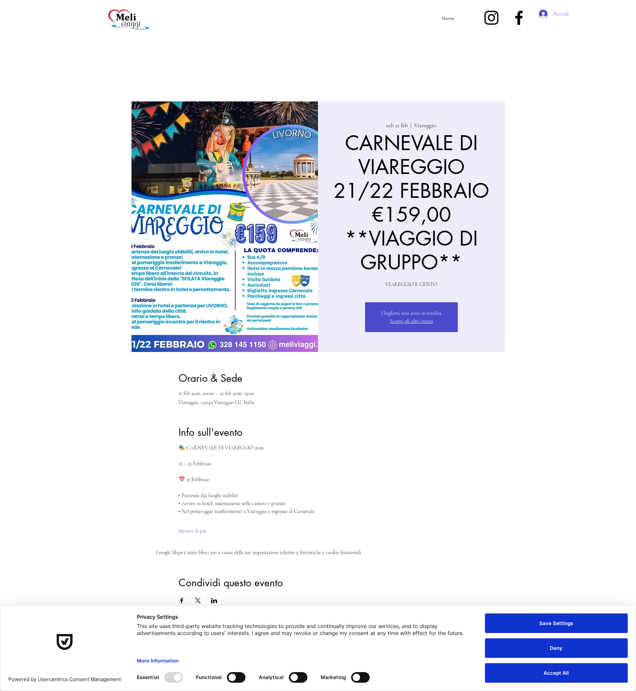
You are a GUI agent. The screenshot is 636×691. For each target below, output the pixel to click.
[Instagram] (491, 17)
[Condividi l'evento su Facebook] (182, 600)
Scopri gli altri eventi (411, 321)
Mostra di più (192, 531)
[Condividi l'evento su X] (198, 600)
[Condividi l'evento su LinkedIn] (214, 600)
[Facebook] (518, 17)
